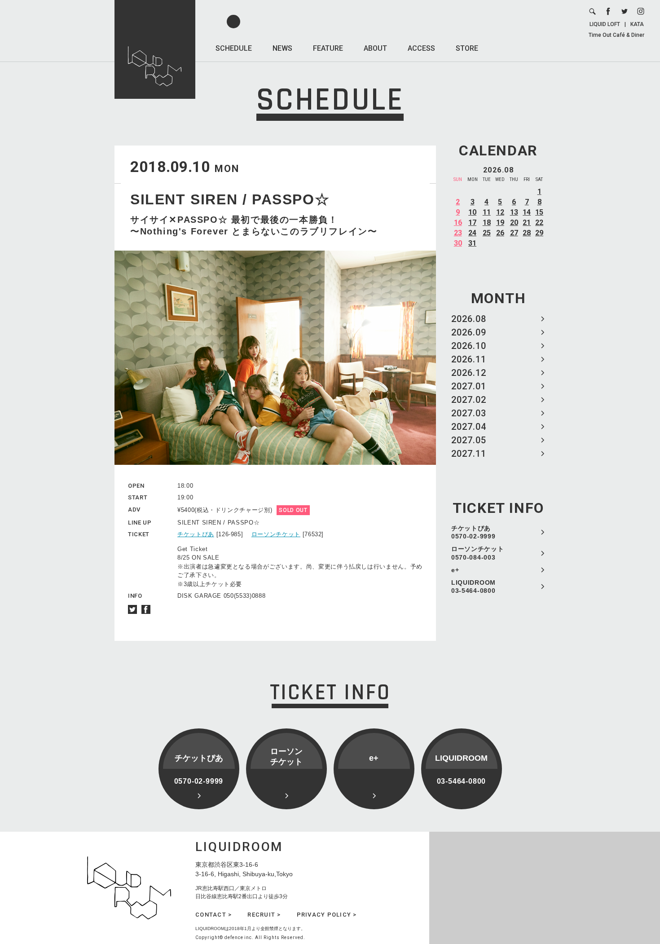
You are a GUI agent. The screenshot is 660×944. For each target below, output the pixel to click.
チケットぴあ (195, 534)
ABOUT (375, 48)
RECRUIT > (264, 914)
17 (472, 222)
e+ (455, 569)
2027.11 (468, 453)
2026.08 (468, 318)
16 (458, 222)
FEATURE (328, 48)
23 (458, 233)
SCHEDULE (234, 48)
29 (539, 233)
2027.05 (468, 440)
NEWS (282, 48)
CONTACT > (213, 914)
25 (487, 233)
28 (527, 233)
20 (514, 222)
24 (472, 233)
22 (539, 222)
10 (472, 212)
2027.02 (468, 399)
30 (458, 243)
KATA (637, 24)
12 (500, 212)
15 (539, 212)
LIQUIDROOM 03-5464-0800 (473, 586)
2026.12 (468, 372)
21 (527, 222)
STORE (467, 48)
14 (527, 212)
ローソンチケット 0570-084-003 (477, 552)
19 (500, 222)
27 (514, 233)
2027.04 (468, 426)
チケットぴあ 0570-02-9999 (473, 532)
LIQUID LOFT (605, 24)
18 (487, 222)
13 (514, 212)
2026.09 (468, 332)
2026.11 (468, 359)
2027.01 (468, 386)
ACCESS (421, 48)
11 (487, 212)
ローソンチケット (275, 534)
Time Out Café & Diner (616, 35)
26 (500, 233)
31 (472, 243)
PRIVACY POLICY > (327, 914)
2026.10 (468, 345)
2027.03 (468, 413)
